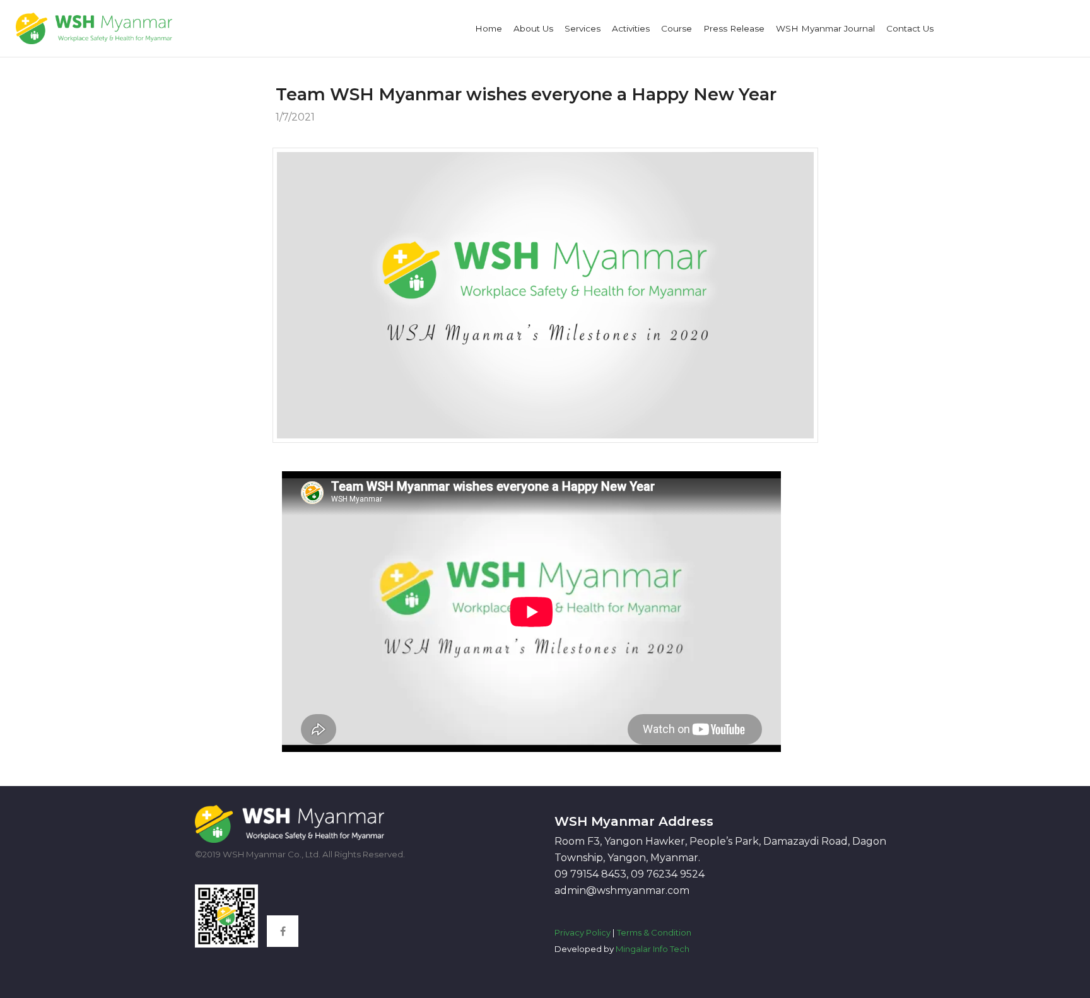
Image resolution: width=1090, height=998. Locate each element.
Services (583, 28)
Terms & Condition (654, 932)
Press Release (734, 28)
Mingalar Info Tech (652, 949)
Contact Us (910, 28)
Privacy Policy (582, 932)
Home (488, 28)
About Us (533, 28)
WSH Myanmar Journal (825, 28)
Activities (631, 28)
